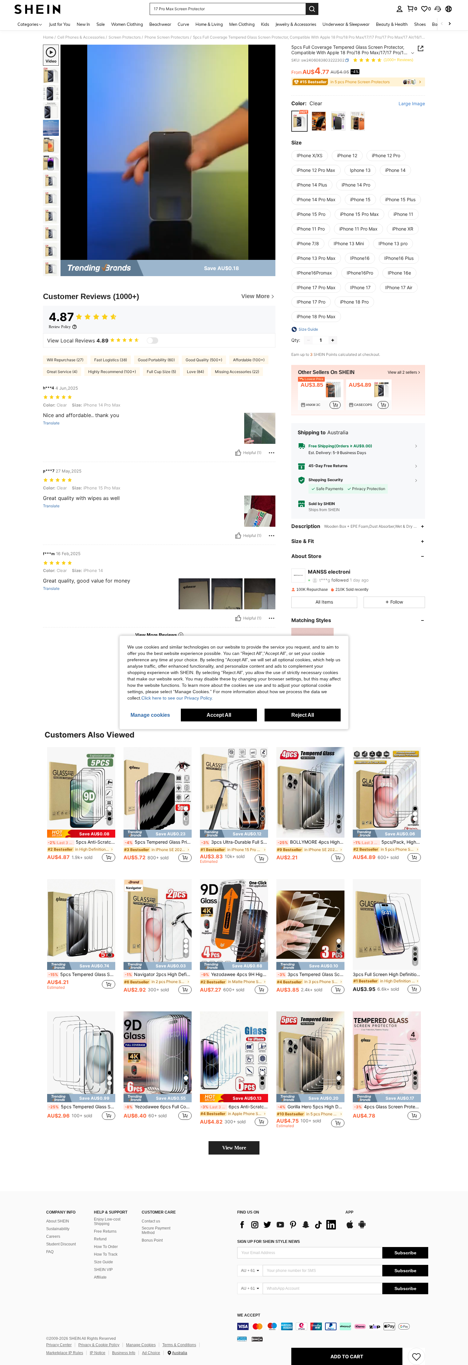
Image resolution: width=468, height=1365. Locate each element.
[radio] (299, 121)
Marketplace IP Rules (64, 1353)
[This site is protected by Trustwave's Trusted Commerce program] (242, 1339)
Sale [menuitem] (100, 24)
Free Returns (105, 1231)
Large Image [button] (412, 103)
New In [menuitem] (83, 24)
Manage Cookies (141, 1345)
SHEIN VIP (103, 1269)
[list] (288, 1224)
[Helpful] (238, 453)
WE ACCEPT (248, 1315)
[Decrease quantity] (308, 340)
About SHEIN (57, 1221)
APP (349, 1212)
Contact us (151, 1221)
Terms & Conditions (179, 1345)
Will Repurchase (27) (65, 359)
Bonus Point (152, 1240)
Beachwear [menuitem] (160, 24)
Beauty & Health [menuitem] (392, 24)
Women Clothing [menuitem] (127, 24)
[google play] (362, 1227)
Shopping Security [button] (325, 480)
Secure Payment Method (156, 1230)
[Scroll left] (442, 24)
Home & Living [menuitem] (209, 24)
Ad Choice (151, 1353)
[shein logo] (37, 9)
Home (48, 37)
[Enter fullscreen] (268, 254)
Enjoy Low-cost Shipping (107, 1221)
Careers (53, 1236)
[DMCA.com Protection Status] (257, 1339)
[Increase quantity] (333, 340)
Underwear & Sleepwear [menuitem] (346, 24)
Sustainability (57, 1229)
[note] (81, 834)
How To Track (105, 1254)
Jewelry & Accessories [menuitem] (295, 24)
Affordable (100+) (249, 359)
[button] (438, 9)
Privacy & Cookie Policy (98, 1345)
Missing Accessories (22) (237, 371)
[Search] (312, 9)
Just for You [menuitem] (59, 24)
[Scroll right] (449, 24)
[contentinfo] (332, 1326)
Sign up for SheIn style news (268, 1241)
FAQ (49, 1252)
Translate (51, 423)
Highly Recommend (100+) (112, 371)
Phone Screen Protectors (167, 37)
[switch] (152, 340)
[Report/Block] (271, 453)
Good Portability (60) (156, 359)
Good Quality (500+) (204, 359)
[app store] (349, 1227)
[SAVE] (416, 1356)
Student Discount (61, 1244)
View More (234, 1147)
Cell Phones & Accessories (81, 37)
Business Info (123, 1353)
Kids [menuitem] (265, 24)
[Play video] (168, 152)
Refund (100, 1239)
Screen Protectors (125, 37)
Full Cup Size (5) (161, 371)
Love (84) (195, 371)
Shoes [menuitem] (420, 24)
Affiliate (100, 1277)
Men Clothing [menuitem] (242, 24)
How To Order (106, 1246)
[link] (412, 8)
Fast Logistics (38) (110, 359)
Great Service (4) (62, 371)
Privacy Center (59, 1345)
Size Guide (103, 1262)
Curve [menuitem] (183, 24)
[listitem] (321, 394)
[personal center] (399, 9)
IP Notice (97, 1353)
